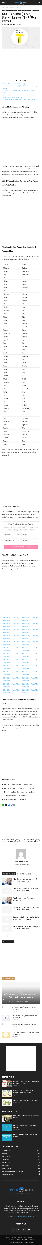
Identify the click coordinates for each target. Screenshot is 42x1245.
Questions (32, 1239)
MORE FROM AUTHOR (24, 874)
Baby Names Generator (10, 95)
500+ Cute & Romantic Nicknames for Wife (26, 1117)
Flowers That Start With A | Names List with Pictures (26, 1082)
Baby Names (17, 7)
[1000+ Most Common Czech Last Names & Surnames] (6, 1035)
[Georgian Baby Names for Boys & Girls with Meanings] (7, 919)
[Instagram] (18, 1230)
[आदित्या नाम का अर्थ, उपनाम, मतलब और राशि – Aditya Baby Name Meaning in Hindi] (21, 993)
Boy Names (14, 10)
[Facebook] (13, 1230)
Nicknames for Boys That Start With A (25, 1126)
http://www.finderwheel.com (21, 864)
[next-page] (6, 936)
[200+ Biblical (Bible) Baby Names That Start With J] (6, 1018)
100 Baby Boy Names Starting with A (24, 1024)
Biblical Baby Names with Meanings (14, 84)
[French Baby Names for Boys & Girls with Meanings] (7, 909)
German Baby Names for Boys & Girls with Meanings (26, 927)
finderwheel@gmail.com (25, 1216)
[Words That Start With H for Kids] (7, 1102)
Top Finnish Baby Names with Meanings (25, 899)
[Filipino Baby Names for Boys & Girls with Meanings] (7, 890)
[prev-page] (3, 936)
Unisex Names (34, 10)
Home (3, 7)
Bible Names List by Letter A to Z (13, 97)
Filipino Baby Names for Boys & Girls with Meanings (25, 889)
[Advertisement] (21, 63)
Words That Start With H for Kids (25, 1100)
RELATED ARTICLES (9, 874)
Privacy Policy (22, 1237)
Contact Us (11, 1239)
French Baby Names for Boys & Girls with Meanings (26, 908)
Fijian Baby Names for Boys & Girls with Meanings (25, 880)
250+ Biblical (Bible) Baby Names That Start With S (11, 841)
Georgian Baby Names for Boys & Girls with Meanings (26, 918)
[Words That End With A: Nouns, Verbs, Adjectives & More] (7, 1093)
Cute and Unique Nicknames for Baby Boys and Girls (20, 99)
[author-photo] (21, 859)
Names (9, 7)
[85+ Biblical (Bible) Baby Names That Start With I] (6, 1009)
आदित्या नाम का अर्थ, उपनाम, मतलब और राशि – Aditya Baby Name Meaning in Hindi (20, 997)
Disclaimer (31, 1237)
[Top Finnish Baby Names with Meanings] (7, 900)
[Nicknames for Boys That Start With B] (7, 1137)
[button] (3, 2)
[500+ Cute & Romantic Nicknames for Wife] (7, 1118)
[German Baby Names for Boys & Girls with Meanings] (7, 928)
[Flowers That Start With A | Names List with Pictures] (7, 1083)
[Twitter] (24, 1230)
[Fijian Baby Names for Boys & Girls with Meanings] (7, 881)
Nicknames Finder (21, 1239)
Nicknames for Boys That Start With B (25, 1136)
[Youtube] (29, 1230)
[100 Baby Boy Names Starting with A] (6, 1026)
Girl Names (21, 10)
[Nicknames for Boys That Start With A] (7, 1127)
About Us (14, 1237)
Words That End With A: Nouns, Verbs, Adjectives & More (25, 1092)
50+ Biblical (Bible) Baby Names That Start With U (31, 841)
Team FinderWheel (9, 24)
